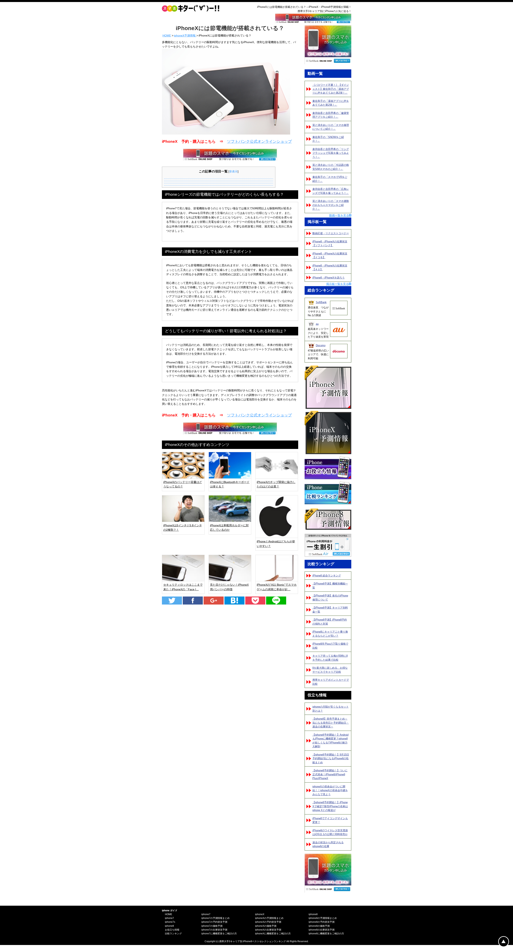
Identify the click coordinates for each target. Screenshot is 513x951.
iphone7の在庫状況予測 (214, 929)
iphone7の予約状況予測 (214, 922)
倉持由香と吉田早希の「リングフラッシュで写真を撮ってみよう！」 (330, 153)
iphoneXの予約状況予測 (268, 922)
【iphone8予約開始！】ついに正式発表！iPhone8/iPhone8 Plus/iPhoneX (329, 774)
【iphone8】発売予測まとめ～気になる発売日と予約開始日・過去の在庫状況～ (330, 722)
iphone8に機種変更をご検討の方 (326, 933)
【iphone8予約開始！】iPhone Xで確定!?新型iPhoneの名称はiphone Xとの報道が (330, 806)
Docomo (320, 345)
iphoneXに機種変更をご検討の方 (273, 933)
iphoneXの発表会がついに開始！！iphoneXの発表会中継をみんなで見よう (330, 790)
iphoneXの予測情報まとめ (269, 918)
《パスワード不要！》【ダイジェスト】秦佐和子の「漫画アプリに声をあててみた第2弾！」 (330, 88)
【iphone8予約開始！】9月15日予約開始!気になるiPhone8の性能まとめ (330, 758)
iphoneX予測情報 (185, 35)
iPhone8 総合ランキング (326, 575)
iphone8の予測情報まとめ (323, 918)
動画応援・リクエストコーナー (330, 233)
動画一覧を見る (339, 215)
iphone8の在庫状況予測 (321, 929)
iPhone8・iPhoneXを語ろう (328, 277)
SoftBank (321, 302)
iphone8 (169, 926)
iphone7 (169, 918)
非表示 (233, 171)
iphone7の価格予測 (211, 926)
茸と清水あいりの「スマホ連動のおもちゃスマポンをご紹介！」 (330, 205)
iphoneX (259, 914)
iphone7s (170, 922)
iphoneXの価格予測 (265, 926)
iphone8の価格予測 (319, 926)
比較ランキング (173, 933)
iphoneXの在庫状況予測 (268, 929)
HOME (167, 35)
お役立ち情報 (172, 929)
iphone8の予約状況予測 (321, 922)
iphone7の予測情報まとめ (215, 918)
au (317, 323)
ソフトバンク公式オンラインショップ (259, 141)
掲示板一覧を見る (337, 284)
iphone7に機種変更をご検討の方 (219, 933)
